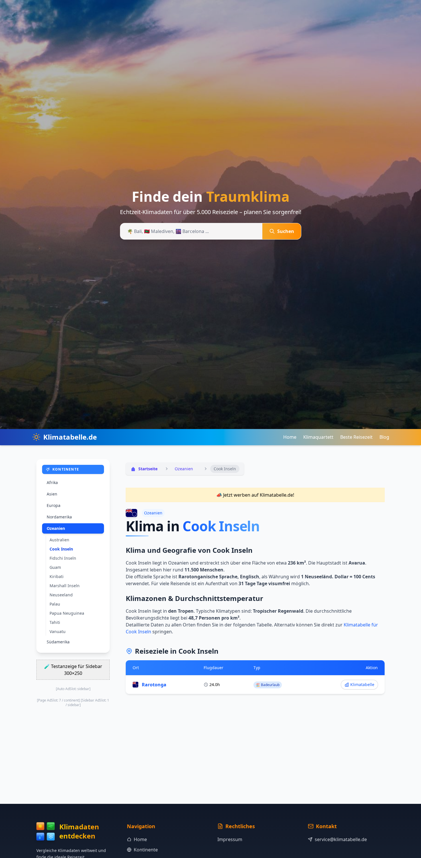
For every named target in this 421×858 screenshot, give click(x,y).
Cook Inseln (61, 549)
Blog (384, 437)
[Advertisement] (255, 743)
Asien (52, 494)
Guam (55, 567)
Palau (55, 604)
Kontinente (146, 850)
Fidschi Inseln (63, 558)
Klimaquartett (318, 437)
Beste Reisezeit (356, 437)
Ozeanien (56, 528)
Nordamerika (59, 517)
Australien (59, 539)
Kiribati (57, 576)
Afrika (52, 482)
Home (289, 437)
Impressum (229, 839)
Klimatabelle (362, 684)
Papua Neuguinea (67, 613)
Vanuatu (58, 631)
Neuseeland (61, 595)
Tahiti (55, 622)
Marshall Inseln (65, 585)
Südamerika (58, 642)
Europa (53, 505)
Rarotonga (154, 684)
